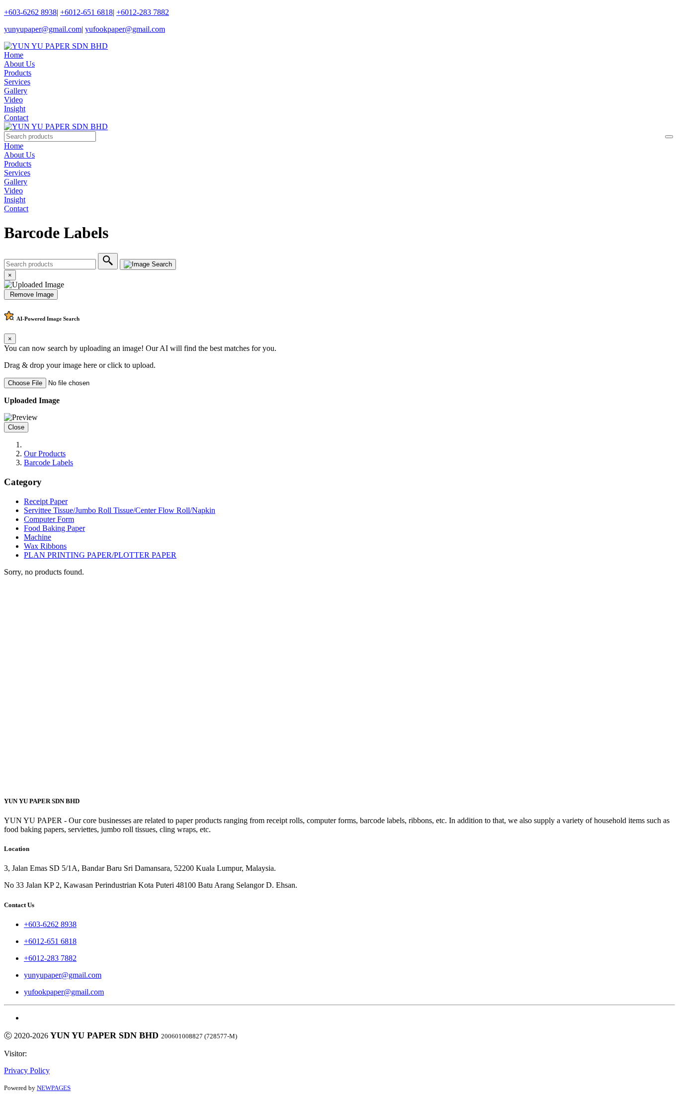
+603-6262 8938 (30, 12)
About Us (19, 64)
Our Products (45, 453)
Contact (16, 117)
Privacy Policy (27, 1070)
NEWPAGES (54, 1088)
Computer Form (49, 519)
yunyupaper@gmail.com (43, 29)
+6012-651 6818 (86, 12)
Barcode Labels (48, 462)
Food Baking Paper (54, 528)
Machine (37, 537)
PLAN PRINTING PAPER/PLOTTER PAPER (100, 555)
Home (13, 55)
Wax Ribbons (45, 546)
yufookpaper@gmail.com (125, 29)
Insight (14, 108)
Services (17, 82)
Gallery (15, 90)
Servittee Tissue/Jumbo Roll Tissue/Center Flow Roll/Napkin (119, 510)
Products (17, 73)
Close (16, 427)
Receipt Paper (46, 501)
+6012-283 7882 (142, 12)
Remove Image (31, 294)
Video (13, 99)
